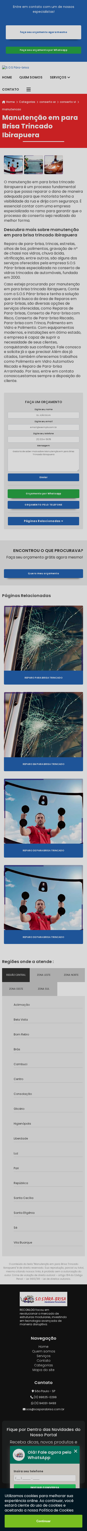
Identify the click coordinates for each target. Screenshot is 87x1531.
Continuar (43, 1521)
